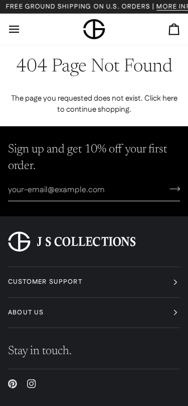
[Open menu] (23, 29)
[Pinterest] (12, 383)
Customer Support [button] (45, 281)
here (169, 98)
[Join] (171, 189)
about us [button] (26, 312)
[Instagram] (31, 383)
